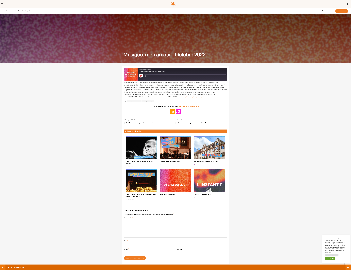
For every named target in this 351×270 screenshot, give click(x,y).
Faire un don (342, 11)
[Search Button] (347, 4)
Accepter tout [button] (330, 258)
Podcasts (20, 11)
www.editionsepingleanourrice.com (192, 97)
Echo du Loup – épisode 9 (168, 194)
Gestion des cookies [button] (331, 255)
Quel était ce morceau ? (9, 11)
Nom (126, 241)
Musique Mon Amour (134, 101)
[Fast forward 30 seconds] (148, 76)
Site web (179, 249)
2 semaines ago (199, 164)
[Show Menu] (2, 4)
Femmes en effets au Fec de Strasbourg (207, 161)
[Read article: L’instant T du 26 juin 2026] (209, 180)
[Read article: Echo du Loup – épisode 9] (175, 180)
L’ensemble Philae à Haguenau (170, 161)
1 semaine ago (165, 164)
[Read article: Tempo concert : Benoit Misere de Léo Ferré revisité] (141, 147)
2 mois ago (164, 197)
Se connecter (327, 11)
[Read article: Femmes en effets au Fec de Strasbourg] (209, 147)
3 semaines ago (131, 199)
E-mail (126, 249)
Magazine (28, 11)
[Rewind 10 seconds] (145, 76)
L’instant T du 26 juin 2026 (202, 194)
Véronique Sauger (147, 101)
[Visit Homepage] (175, 4)
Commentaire (128, 218)
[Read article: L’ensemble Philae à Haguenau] (175, 147)
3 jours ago (130, 166)
